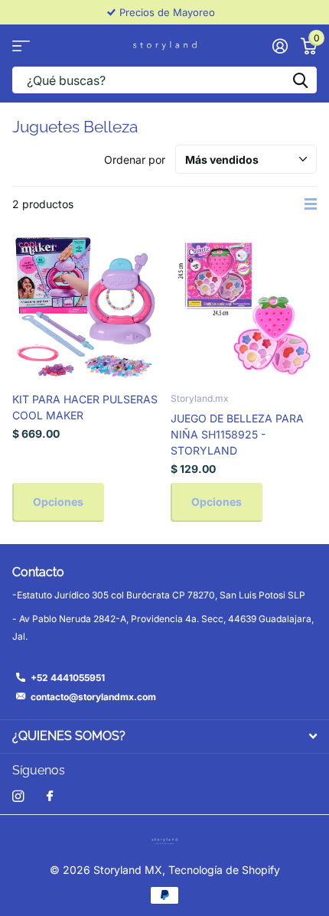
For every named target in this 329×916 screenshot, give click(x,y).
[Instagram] (18, 796)
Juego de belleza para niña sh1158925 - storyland (237, 434)
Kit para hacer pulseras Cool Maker (85, 407)
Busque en (300, 80)
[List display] (311, 204)
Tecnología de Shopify (224, 869)
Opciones (58, 501)
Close (164, 736)
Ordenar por (134, 159)
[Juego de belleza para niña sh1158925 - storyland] (244, 307)
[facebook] (50, 796)
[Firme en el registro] (280, 46)
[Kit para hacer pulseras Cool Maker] (85, 307)
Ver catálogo (21, 45)
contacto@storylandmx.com (93, 696)
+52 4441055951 (68, 677)
